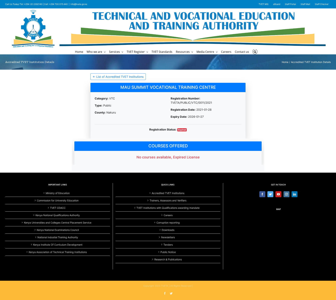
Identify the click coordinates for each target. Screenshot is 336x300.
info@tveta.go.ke (79, 4)
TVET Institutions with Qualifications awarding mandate (168, 207)
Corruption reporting (168, 222)
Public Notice (168, 252)
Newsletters (168, 237)
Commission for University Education (58, 200)
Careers (168, 215)
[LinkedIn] (295, 194)
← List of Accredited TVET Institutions (118, 76)
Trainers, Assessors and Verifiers (168, 200)
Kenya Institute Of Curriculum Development (57, 244)
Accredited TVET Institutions (168, 193)
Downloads (168, 229)
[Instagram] (286, 194)
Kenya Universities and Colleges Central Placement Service (57, 222)
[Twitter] (270, 194)
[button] (255, 51)
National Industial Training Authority (57, 237)
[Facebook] (262, 194)
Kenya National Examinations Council (58, 229)
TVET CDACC (57, 207)
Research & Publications (168, 259)
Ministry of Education (58, 193)
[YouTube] (278, 194)
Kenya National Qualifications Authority (58, 215)
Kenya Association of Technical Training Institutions (58, 252)
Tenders (168, 244)
